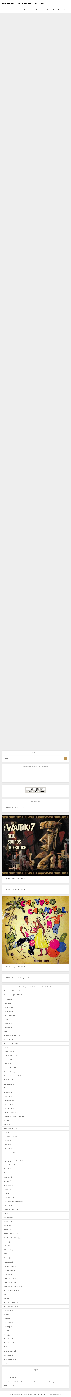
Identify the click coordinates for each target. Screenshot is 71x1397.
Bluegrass (7, 1027)
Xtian (5, 1363)
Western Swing (9, 1359)
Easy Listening (8, 1100)
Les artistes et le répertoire (12, 1201)
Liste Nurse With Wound (12, 1209)
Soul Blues (7, 1322)
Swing (6, 1335)
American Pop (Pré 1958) (12, 995)
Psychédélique (8, 1282)
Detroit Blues (8, 1084)
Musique (7, 1221)
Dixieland (7, 1092)
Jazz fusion (7, 1177)
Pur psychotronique (10, 1290)
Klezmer (6, 1189)
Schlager (6, 1314)
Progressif (7, 1274)
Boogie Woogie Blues (11, 1035)
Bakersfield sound (9, 1015)
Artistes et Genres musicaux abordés (58, 9)
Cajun (6, 1047)
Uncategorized (8, 1351)
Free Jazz (7, 1132)
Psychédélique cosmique (12, 1286)
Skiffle (6, 1318)
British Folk (7, 1039)
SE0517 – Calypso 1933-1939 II (16, 889)
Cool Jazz (7, 1060)
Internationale (8, 1165)
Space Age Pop (8, 1327)
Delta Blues (7, 1080)
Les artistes (7, 1197)
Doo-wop (7, 1096)
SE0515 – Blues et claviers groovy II (17, 978)
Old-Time (7, 1250)
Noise (6, 1242)
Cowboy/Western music (11, 1076)
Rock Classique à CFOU (11, 1382)
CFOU (6, 1374)
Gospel (6, 1144)
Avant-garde (8, 1007)
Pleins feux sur (8, 1270)
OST (5, 1254)
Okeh (6, 1246)
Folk (5, 1124)
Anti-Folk (7, 999)
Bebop (6, 1019)
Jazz (5, 1173)
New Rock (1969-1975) (11, 1238)
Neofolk (6, 1229)
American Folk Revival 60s (12, 991)
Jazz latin (7, 1181)
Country (6, 1063)
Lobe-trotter (8, 1378)
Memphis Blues (9, 1217)
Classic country (9, 1055)
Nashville (7, 1225)
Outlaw (6, 1258)
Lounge (6, 1213)
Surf (5, 1331)
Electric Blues (8, 1104)
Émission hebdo (23, 9)
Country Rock (8, 1072)
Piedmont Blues (9, 1266)
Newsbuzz (51, 1394)
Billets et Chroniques (37, 9)
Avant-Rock (8, 1011)
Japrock (6, 1169)
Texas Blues (7, 1339)
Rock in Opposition (10, 1302)
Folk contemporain (10, 1128)
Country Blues (8, 1068)
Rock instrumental (10, 1306)
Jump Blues (7, 1185)
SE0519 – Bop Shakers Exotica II (16, 808)
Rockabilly (7, 1310)
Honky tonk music (10, 1157)
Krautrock (7, 1193)
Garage (6, 1140)
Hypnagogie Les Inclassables (13, 1161)
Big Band (7, 1023)
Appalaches (7, 1003)
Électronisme (8, 1108)
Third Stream (8, 1343)
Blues (6, 1031)
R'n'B (5, 1294)
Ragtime (6, 1298)
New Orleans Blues (10, 1233)
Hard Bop (7, 1148)
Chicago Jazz (8, 1051)
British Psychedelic (10, 1043)
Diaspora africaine (10, 1088)
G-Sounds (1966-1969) (11, 1136)
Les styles (7, 1205)
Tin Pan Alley (8, 1347)
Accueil (14, 9)
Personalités (8, 1262)
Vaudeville (7, 1355)
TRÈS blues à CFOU (10, 1386)
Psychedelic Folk (9, 1278)
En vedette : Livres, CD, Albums (14, 1116)
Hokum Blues (8, 1153)
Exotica (6, 1120)
